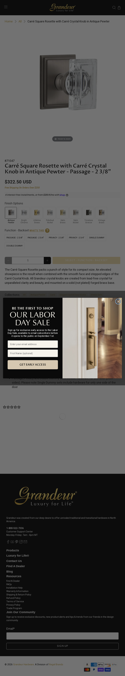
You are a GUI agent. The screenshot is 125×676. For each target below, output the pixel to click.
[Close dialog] (118, 301)
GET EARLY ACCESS (33, 365)
